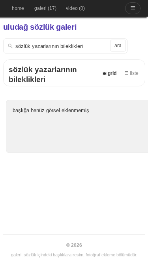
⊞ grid (109, 73)
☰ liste (131, 73)
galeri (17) (45, 8)
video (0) (75, 8)
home (18, 8)
